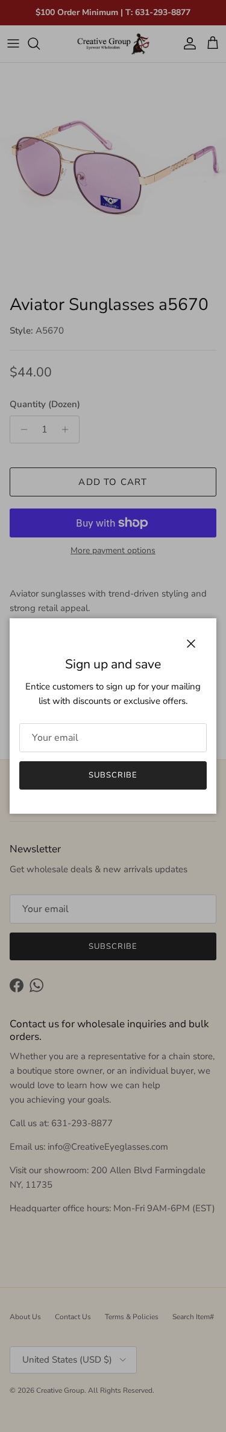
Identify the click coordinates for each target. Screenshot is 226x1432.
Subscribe (113, 775)
